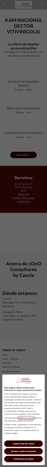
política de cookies (26, 418)
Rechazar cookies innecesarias (23, 451)
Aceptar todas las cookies (23, 443)
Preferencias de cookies (23, 459)
